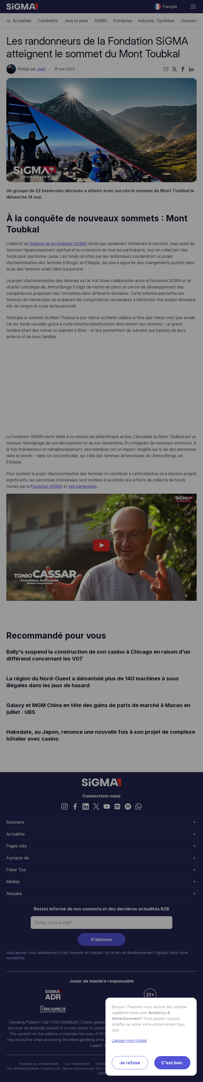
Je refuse (129, 1062)
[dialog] (101, 541)
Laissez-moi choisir (129, 1040)
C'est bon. (172, 1062)
